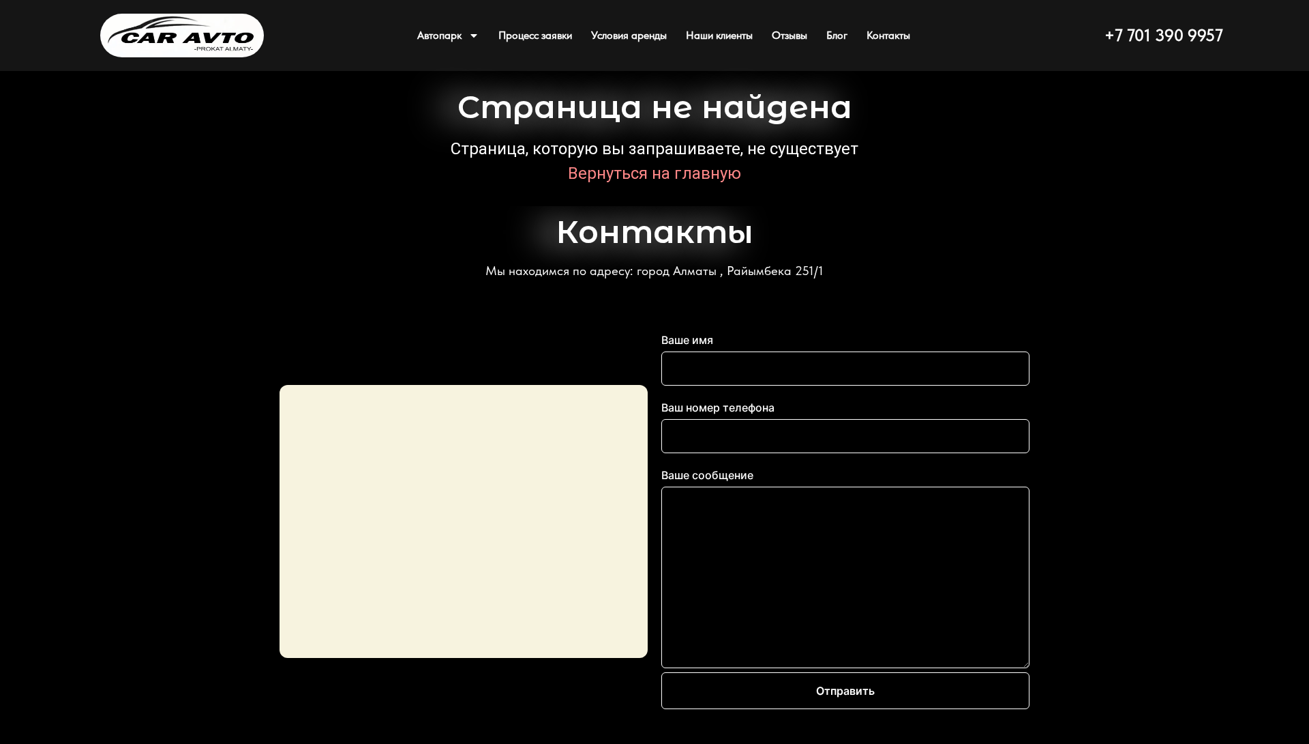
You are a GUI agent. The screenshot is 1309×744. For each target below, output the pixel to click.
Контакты (888, 35)
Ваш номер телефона (717, 407)
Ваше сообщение (707, 475)
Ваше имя (687, 339)
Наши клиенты (719, 35)
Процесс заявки (535, 35)
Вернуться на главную (654, 173)
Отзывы (789, 35)
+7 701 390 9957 (1163, 35)
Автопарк (439, 35)
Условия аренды (629, 35)
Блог (836, 35)
